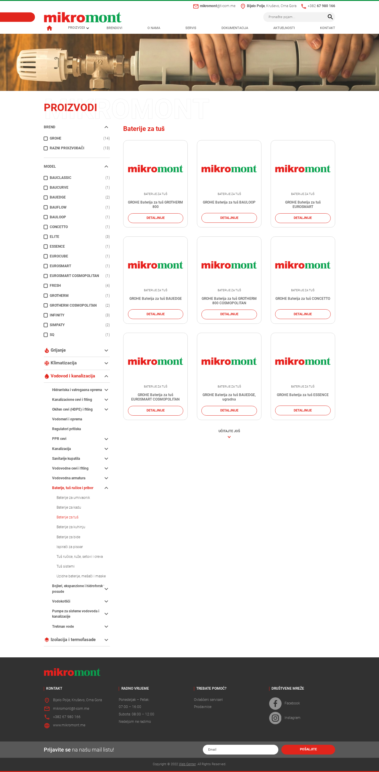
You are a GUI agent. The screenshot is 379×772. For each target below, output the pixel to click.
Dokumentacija (234, 28)
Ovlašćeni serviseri (208, 700)
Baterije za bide (68, 537)
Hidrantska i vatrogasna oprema (77, 390)
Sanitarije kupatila (66, 459)
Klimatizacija (64, 363)
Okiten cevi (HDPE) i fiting (72, 409)
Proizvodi (76, 28)
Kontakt (327, 28)
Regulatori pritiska (66, 429)
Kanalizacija (61, 449)
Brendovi (114, 28)
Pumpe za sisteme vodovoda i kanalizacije (75, 614)
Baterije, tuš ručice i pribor (72, 488)
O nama (153, 28)
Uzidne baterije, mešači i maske (81, 576)
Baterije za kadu (69, 507)
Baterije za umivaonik (73, 498)
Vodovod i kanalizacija (73, 376)
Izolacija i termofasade (73, 639)
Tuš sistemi (66, 566)
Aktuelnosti (284, 28)
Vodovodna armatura (68, 478)
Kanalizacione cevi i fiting (72, 400)
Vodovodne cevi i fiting (70, 468)
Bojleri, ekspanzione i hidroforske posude (78, 589)
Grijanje (58, 350)
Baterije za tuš (67, 517)
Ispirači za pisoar (70, 547)
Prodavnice (202, 707)
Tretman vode (63, 626)
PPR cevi (59, 439)
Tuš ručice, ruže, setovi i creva (80, 557)
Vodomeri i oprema (67, 419)
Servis (190, 28)
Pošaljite (308, 749)
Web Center (187, 764)
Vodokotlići (61, 601)
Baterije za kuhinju (71, 527)
